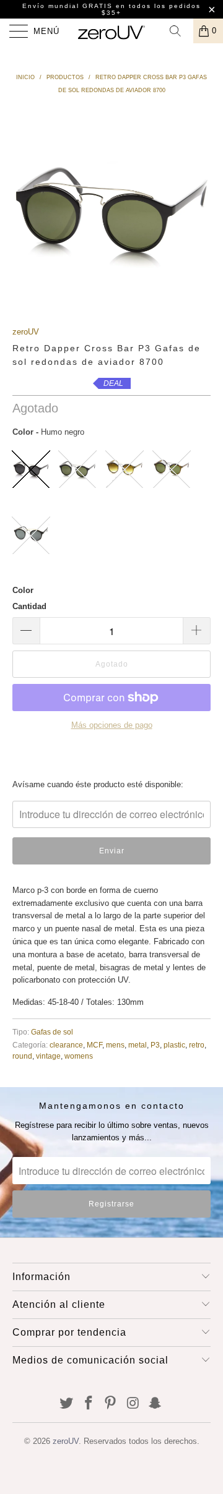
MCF (94, 1045)
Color (22, 590)
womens (78, 1056)
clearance (66, 1045)
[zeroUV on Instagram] (133, 1404)
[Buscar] (179, 30)
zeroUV (25, 331)
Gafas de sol (52, 1032)
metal (137, 1045)
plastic (174, 1045)
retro (196, 1045)
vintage (48, 1056)
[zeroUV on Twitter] (67, 1404)
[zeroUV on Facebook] (88, 1404)
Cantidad (29, 606)
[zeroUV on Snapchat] (155, 1404)
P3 (155, 1045)
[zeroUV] (111, 31)
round (22, 1056)
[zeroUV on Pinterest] (111, 1404)
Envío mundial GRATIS (67, 5)
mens (115, 1045)
